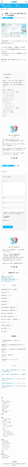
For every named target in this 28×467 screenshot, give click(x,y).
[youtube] (14, 158)
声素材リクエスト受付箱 (7, 276)
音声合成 (2, 439)
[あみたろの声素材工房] (14, 2)
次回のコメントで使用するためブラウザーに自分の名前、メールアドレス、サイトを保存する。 (14, 213)
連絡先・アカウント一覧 (5, 410)
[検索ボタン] (26, 2)
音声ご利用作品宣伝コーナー (8, 281)
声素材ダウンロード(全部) (6, 421)
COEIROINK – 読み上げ (5, 442)
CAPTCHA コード (6, 220)
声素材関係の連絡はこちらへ (8, 277)
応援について (4, 409)
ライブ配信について (5, 402)
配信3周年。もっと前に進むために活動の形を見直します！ (14, 351)
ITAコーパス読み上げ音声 (6, 432)
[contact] (17, 158)
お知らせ (6, 292)
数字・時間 (4, 424)
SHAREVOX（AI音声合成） (10, 310)
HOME (2, 397)
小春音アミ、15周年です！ (8, 355)
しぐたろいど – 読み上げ (5, 446)
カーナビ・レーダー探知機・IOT (7, 425)
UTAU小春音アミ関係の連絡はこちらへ (10, 279)
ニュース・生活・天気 (5, 426)
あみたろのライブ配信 (5, 456)
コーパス (6, 322)
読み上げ (3, 429)
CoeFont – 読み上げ (5, 447)
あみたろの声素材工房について (7, 401)
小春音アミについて (5, 405)
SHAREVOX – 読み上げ (5, 443)
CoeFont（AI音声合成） (9, 316)
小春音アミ (6, 328)
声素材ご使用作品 (4, 457)
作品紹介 (2, 453)
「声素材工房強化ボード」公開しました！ (12, 341)
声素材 (4, 17)
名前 (3, 197)
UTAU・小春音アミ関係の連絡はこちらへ (11, 370)
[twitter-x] (11, 158)
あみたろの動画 (4, 455)
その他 (5, 331)
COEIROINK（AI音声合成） (10, 307)
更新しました (10, 17)
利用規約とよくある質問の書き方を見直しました (13, 345)
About (2, 400)
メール (4, 202)
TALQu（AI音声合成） (9, 313)
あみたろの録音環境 (5, 406)
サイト (4, 207)
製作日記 (6, 301)
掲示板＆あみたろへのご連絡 (10, 289)
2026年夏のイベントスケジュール (10, 360)
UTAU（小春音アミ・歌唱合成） (11, 319)
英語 (2, 428)
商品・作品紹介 (7, 325)
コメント (5, 181)
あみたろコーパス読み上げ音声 (7, 434)
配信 (5, 304)
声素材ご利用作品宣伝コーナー (9, 378)
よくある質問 (4, 420)
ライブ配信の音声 (4, 436)
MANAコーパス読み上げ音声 (6, 433)
